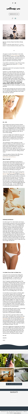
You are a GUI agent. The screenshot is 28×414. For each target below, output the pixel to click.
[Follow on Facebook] (13, 3)
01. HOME (14, 394)
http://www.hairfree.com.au (9, 157)
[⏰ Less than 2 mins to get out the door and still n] (21, 360)
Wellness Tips (20, 45)
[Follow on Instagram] (15, 3)
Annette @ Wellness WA (10, 44)
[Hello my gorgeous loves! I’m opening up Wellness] (21, 375)
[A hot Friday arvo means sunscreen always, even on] (7, 360)
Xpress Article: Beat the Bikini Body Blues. (13, 42)
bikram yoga (5, 173)
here (18, 64)
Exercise (13, 45)
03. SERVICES (14, 399)
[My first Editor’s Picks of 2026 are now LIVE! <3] (7, 375)
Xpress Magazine (15, 55)
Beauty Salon (7, 45)
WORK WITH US (14, 14)
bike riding (12, 173)
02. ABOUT (14, 397)
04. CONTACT (14, 401)
